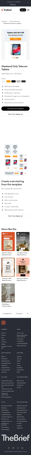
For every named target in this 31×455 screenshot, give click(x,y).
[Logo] (3, 323)
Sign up (23, 10)
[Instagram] (17, 448)
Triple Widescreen (15, 21)
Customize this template (15, 108)
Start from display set (15, 114)
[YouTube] (22, 448)
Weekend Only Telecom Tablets (12, 23)
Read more (13, 4)
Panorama (19, 313)
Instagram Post (7, 313)
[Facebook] (8, 448)
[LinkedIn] (13, 448)
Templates (4, 21)
